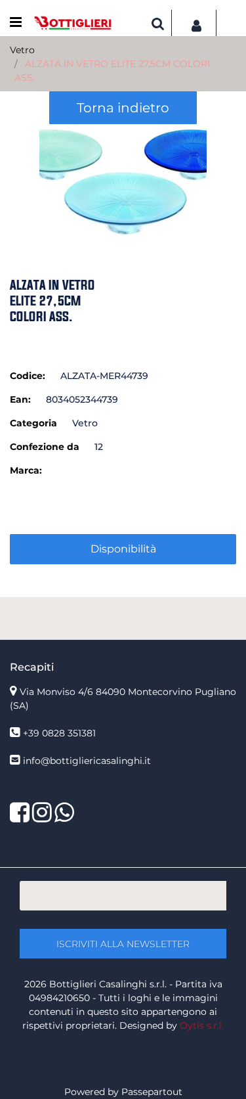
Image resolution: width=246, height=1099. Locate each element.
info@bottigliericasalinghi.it (87, 761)
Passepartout (151, 1092)
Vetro (22, 50)
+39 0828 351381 (59, 733)
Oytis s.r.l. (202, 1025)
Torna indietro (123, 108)
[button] (123, 183)
